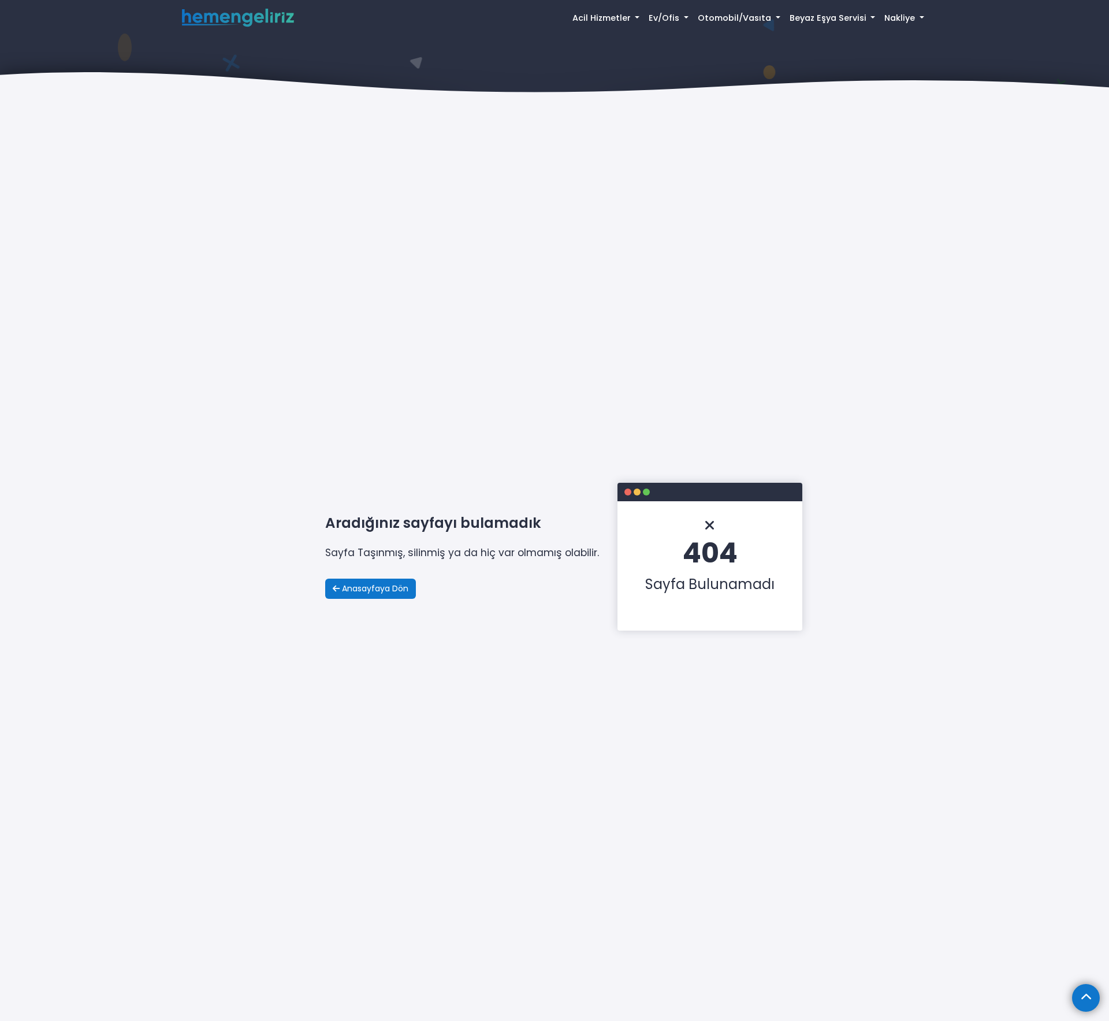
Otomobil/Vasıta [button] (735, 18)
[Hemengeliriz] (238, 18)
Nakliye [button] (900, 18)
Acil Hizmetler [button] (602, 18)
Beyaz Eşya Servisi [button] (829, 18)
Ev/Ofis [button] (665, 18)
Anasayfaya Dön (374, 588)
